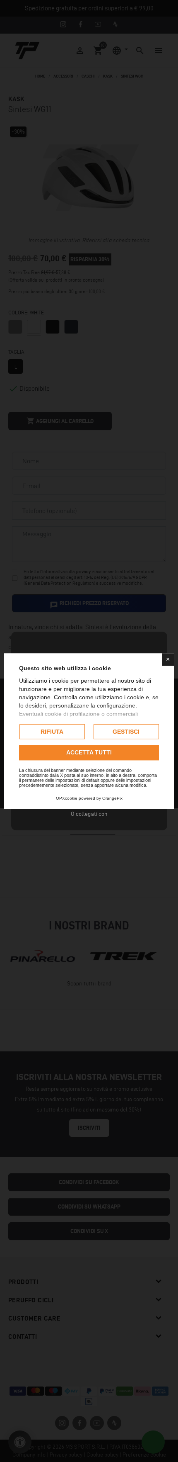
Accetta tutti (89, 752)
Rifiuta (52, 731)
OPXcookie (66, 798)
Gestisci (126, 731)
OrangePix (112, 798)
